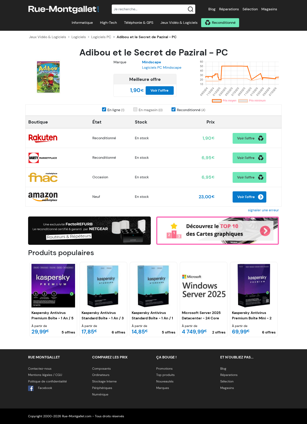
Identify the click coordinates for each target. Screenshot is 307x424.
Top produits (165, 375)
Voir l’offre (160, 90)
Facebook (44, 388)
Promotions (164, 369)
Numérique (100, 394)
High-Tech (108, 22)
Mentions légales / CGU (45, 375)
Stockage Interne (104, 381)
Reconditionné (224, 22)
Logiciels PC (101, 37)
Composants (101, 369)
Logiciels (78, 37)
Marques (162, 388)
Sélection (250, 9)
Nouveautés (165, 381)
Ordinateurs (100, 375)
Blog (212, 9)
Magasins (269, 9)
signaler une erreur (263, 210)
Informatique (82, 22)
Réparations (229, 9)
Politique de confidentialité (47, 381)
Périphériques (102, 388)
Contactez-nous (39, 369)
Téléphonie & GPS (138, 22)
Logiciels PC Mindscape (161, 67)
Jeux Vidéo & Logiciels (179, 22)
